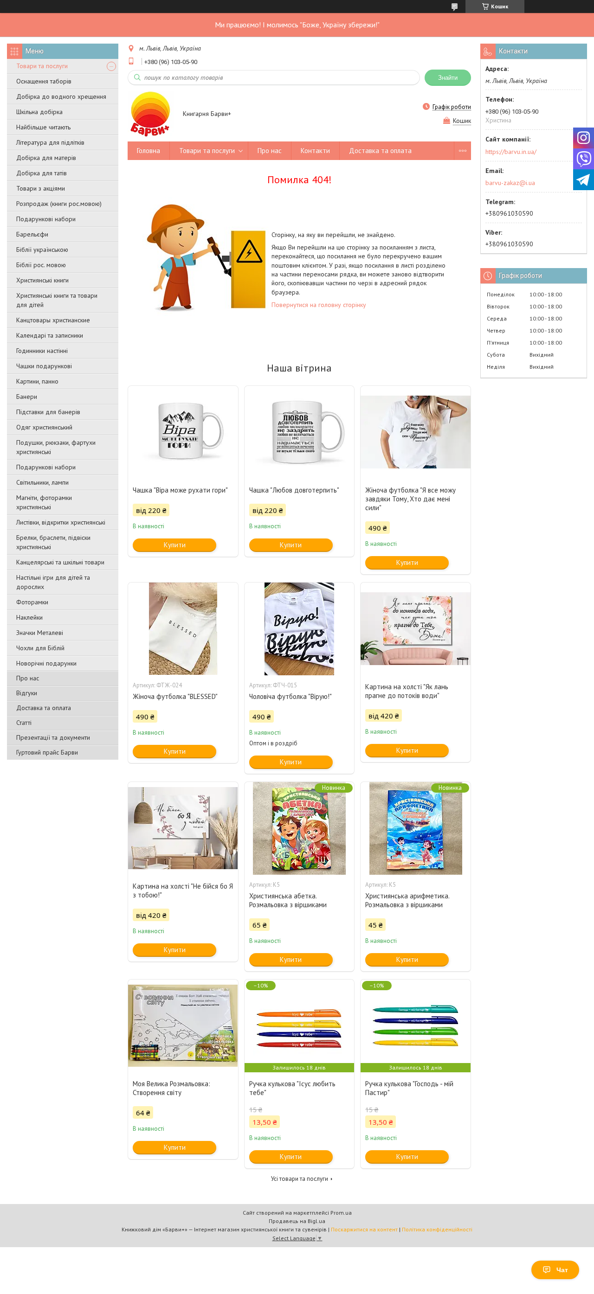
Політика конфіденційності (437, 1229)
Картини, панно (37, 381)
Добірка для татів (41, 173)
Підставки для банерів (48, 412)
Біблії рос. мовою (41, 265)
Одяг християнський (44, 427)
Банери (26, 396)
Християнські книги (42, 280)
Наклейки (29, 617)
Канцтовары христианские (53, 320)
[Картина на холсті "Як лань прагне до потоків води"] (415, 629)
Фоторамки (32, 602)
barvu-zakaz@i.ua (510, 183)
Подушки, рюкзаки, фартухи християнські (56, 447)
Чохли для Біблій (40, 648)
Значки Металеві (39, 632)
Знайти (448, 77)
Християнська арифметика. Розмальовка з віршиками (407, 900)
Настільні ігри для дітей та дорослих (53, 582)
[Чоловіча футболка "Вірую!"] (299, 629)
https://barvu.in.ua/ (510, 151)
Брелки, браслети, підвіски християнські (53, 542)
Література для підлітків (50, 142)
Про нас (27, 678)
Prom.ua (341, 1212)
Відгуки (26, 693)
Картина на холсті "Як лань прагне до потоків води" (406, 691)
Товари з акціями (40, 188)
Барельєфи (32, 234)
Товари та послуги (42, 66)
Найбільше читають (43, 127)
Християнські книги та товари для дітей (56, 300)
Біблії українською (42, 249)
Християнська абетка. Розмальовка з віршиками (288, 900)
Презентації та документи (53, 737)
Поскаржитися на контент (364, 1229)
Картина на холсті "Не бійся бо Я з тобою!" (183, 890)
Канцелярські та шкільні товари (60, 562)
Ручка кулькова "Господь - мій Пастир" (409, 1088)
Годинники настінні (42, 350)
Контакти (315, 150)
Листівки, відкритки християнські (60, 522)
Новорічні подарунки (46, 663)
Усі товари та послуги (299, 1179)
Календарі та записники (49, 335)
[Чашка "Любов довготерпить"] (299, 432)
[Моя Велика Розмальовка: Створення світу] (183, 1026)
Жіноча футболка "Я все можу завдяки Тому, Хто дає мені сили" (410, 499)
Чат (562, 1270)
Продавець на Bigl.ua (297, 1220)
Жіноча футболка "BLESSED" (175, 696)
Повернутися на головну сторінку (318, 305)
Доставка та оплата (43, 708)
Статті (24, 722)
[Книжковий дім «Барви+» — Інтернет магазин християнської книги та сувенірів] (151, 114)
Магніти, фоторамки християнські (44, 502)
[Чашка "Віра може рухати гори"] (183, 432)
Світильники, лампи (42, 482)
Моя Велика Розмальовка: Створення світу (171, 1088)
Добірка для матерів (46, 158)
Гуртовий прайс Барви (47, 752)
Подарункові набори (46, 219)
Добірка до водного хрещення (61, 96)
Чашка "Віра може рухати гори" (180, 490)
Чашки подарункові (44, 366)
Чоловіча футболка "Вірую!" (290, 696)
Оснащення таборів (43, 81)
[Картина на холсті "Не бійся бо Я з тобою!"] (183, 828)
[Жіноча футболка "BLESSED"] (183, 629)
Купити (175, 544)
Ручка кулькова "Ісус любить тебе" (292, 1088)
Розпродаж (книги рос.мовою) (59, 203)
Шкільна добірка (39, 112)
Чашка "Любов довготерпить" (294, 490)
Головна (148, 150)
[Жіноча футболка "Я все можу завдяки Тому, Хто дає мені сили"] (415, 432)
